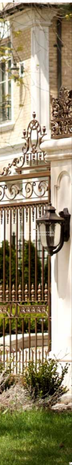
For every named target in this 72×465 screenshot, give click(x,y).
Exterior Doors (36, 229)
